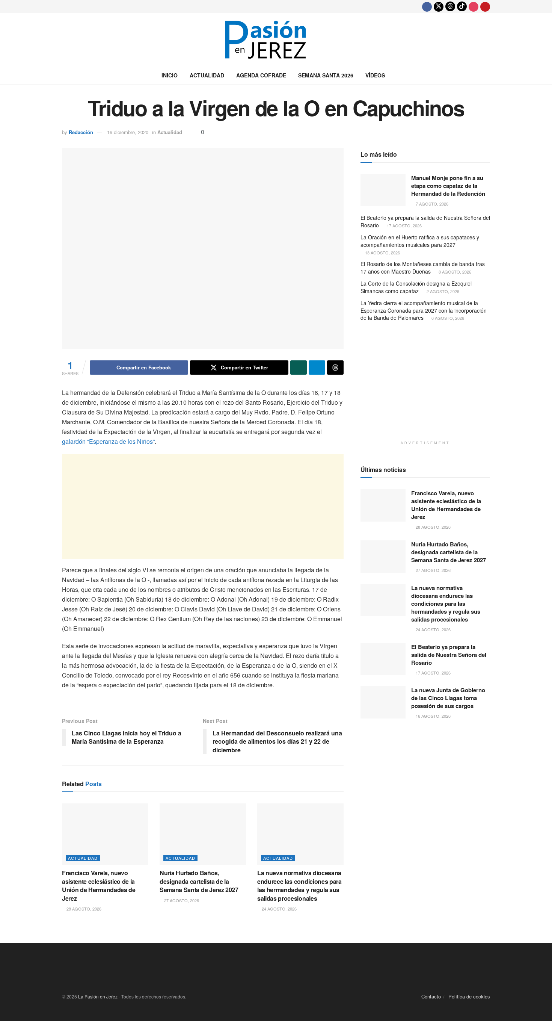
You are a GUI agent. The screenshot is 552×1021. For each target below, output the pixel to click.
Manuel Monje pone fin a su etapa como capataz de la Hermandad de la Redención (448, 186)
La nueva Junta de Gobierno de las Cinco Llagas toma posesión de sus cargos (448, 698)
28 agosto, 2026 (83, 909)
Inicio (169, 75)
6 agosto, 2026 (447, 318)
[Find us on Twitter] (438, 6)
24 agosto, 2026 (279, 909)
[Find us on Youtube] (485, 6)
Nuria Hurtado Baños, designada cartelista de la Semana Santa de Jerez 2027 (199, 881)
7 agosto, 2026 (431, 204)
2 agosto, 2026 (442, 291)
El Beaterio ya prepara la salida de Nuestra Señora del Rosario (425, 221)
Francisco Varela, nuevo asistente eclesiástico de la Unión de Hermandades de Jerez (99, 885)
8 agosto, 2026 (454, 272)
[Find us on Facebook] (427, 6)
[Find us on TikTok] (462, 6)
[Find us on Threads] (450, 6)
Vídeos (375, 75)
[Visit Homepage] (276, 40)
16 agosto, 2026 (433, 716)
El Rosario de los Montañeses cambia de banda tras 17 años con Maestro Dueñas (422, 267)
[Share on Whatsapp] (298, 367)
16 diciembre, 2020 (127, 132)
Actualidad (207, 75)
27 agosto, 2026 (181, 900)
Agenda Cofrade (261, 75)
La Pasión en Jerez (98, 996)
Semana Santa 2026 (325, 75)
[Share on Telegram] (317, 367)
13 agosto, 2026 (382, 253)
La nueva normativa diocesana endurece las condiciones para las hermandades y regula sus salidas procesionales (299, 885)
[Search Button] (487, 75)
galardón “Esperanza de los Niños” (108, 441)
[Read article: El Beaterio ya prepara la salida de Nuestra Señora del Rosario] (383, 659)
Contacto (431, 996)
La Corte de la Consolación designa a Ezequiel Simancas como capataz (416, 287)
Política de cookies (469, 996)
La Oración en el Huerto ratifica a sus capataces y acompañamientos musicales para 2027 (419, 240)
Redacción (81, 132)
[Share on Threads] (335, 367)
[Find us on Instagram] (473, 6)
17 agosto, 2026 (404, 225)
